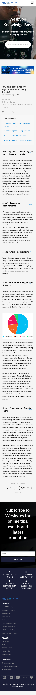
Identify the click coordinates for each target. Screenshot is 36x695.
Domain (13, 102)
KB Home (4, 102)
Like (10, 488)
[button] (32, 2)
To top (30, 153)
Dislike (26, 488)
